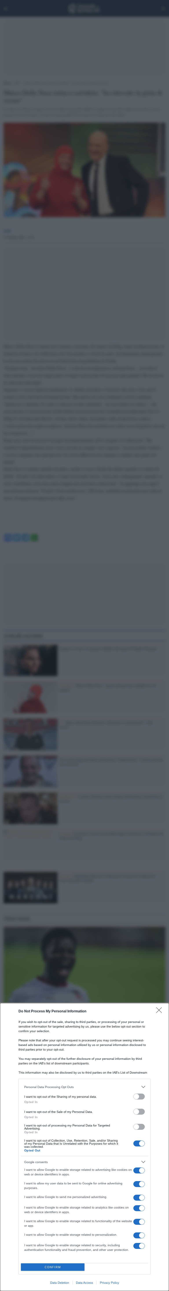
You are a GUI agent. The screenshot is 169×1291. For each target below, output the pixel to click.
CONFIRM (53, 1267)
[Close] (160, 1011)
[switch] (139, 1096)
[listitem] (84, 1087)
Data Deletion (59, 1282)
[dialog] (84, 1147)
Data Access (84, 1282)
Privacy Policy (109, 1282)
